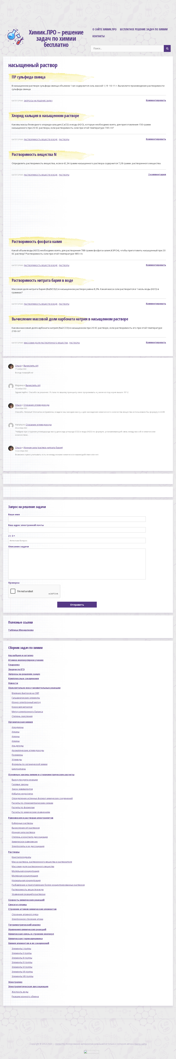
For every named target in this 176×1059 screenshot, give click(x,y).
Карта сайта (141, 1043)
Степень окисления (22, 716)
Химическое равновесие (25, 841)
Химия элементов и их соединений (28, 943)
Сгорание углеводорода (36, 405)
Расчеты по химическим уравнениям (31, 812)
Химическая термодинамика (25, 938)
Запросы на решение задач (38, 100)
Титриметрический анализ (24, 924)
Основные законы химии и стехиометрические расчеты (41, 774)
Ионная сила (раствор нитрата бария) (43, 447)
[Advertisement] (89, 207)
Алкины (16, 741)
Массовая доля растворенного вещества (46, 342)
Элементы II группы (22, 953)
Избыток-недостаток (22, 793)
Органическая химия (20, 721)
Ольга (18, 365)
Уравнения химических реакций (27, 929)
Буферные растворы (22, 823)
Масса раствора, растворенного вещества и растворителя (42, 861)
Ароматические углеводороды (28, 750)
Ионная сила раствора (23, 832)
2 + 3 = (11, 535)
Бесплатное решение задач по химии (144, 29)
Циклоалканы (19, 768)
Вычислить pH (31, 365)
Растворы (64, 139)
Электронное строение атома (27, 919)
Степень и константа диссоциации (30, 837)
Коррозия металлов (22, 706)
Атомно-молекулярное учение (25, 660)
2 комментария (157, 174)
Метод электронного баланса (27, 711)
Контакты (98, 36)
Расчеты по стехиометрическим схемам (32, 803)
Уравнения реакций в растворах (28, 894)
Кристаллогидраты (21, 857)
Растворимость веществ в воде (40, 139)
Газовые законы (20, 784)
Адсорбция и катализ (20, 655)
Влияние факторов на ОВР (25, 693)
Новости (13, 683)
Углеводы (17, 759)
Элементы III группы (22, 957)
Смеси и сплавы (17, 904)
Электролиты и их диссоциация (28, 846)
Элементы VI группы (22, 967)
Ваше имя (14, 514)
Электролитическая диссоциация (28, 986)
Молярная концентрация (25, 875)
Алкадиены (18, 727)
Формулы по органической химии (29, 764)
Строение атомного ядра (25, 914)
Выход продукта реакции (25, 779)
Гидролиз (14, 664)
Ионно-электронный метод (26, 702)
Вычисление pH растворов (26, 827)
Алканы (15, 731)
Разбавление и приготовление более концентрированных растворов (48, 884)
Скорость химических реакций (26, 899)
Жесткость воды (20, 991)
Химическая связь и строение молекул (31, 933)
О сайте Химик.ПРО (104, 29)
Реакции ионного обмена (25, 996)
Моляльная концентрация (25, 871)
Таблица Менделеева (21, 630)
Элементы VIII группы (22, 976)
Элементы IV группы (22, 962)
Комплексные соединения (23, 678)
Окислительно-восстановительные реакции (34, 687)
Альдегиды (18, 745)
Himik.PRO (60, 1043)
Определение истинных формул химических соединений (42, 798)
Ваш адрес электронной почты (26, 525)
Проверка (13, 582)
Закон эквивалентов (22, 789)
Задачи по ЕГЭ (16, 669)
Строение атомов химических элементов (32, 909)
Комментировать (156, 100)
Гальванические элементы (26, 697)
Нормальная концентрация (26, 880)
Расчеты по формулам (23, 807)
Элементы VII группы (22, 971)
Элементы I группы (21, 948)
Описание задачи (18, 546)
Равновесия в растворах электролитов (30, 817)
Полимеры (17, 754)
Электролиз (15, 982)
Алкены (16, 736)
